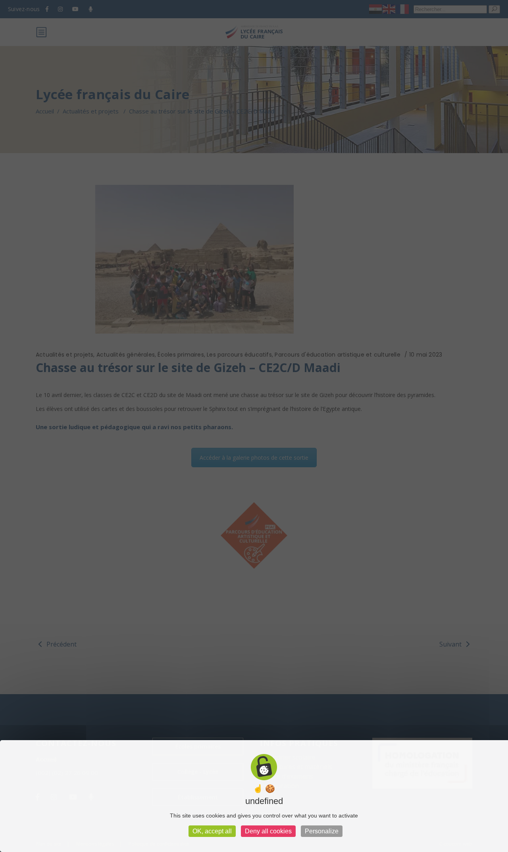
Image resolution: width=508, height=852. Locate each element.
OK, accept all (212, 831)
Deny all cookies (268, 831)
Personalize (322, 831)
